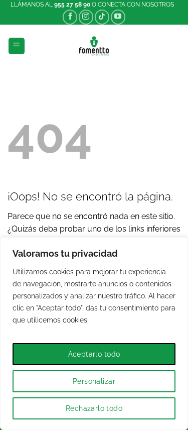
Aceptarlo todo (94, 354)
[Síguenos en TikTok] (102, 17)
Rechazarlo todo (94, 408)
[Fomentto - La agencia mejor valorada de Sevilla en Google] (94, 46)
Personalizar (94, 381)
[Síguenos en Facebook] (70, 17)
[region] (94, 333)
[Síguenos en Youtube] (118, 17)
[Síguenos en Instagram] (86, 17)
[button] (17, 46)
